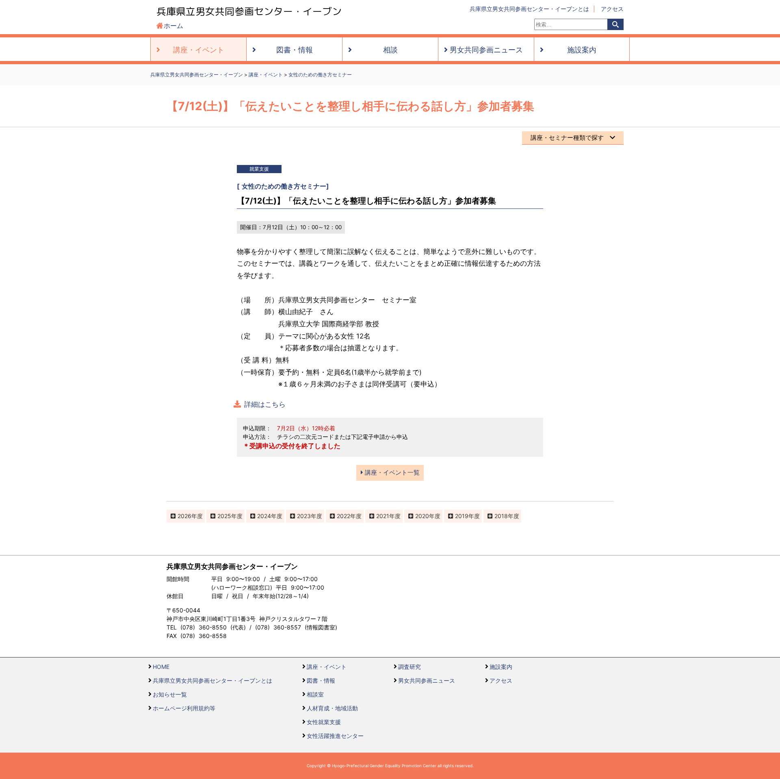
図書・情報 (321, 680)
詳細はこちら (265, 404)
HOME (161, 666)
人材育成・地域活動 (332, 708)
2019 (461, 515)
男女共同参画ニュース (426, 680)
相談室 (315, 694)
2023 (304, 515)
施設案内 (501, 666)
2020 (422, 515)
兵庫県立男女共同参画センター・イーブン (249, 11)
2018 (501, 515)
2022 (343, 515)
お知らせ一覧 (170, 694)
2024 (264, 515)
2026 (184, 515)
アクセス (612, 8)
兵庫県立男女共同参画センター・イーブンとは (529, 8)
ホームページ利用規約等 (184, 708)
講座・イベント (327, 666)
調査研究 (409, 666)
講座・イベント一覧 (391, 472)
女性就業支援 (324, 721)
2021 (382, 515)
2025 (224, 515)
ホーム (173, 26)
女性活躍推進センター (335, 735)
